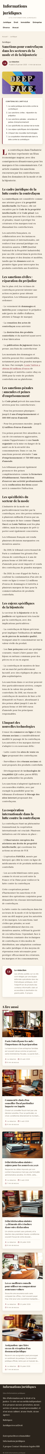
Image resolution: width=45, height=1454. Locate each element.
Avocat (15, 27)
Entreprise (37, 22)
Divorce (6, 27)
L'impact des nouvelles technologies (22, 133)
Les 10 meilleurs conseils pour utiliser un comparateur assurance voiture (20, 1286)
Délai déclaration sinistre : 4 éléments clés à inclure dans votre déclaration (18, 1224)
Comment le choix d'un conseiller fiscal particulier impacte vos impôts (19, 1103)
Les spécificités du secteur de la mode (23, 126)
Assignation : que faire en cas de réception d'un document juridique (17, 1348)
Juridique (7, 22)
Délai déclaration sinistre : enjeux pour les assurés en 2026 (21, 1164)
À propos (29, 993)
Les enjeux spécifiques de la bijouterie (23, 129)
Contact (15, 1446)
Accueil (5, 37)
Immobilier (25, 22)
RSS (38, 1446)
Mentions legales (28, 1446)
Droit (16, 22)
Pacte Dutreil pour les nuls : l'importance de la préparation (21, 1043)
